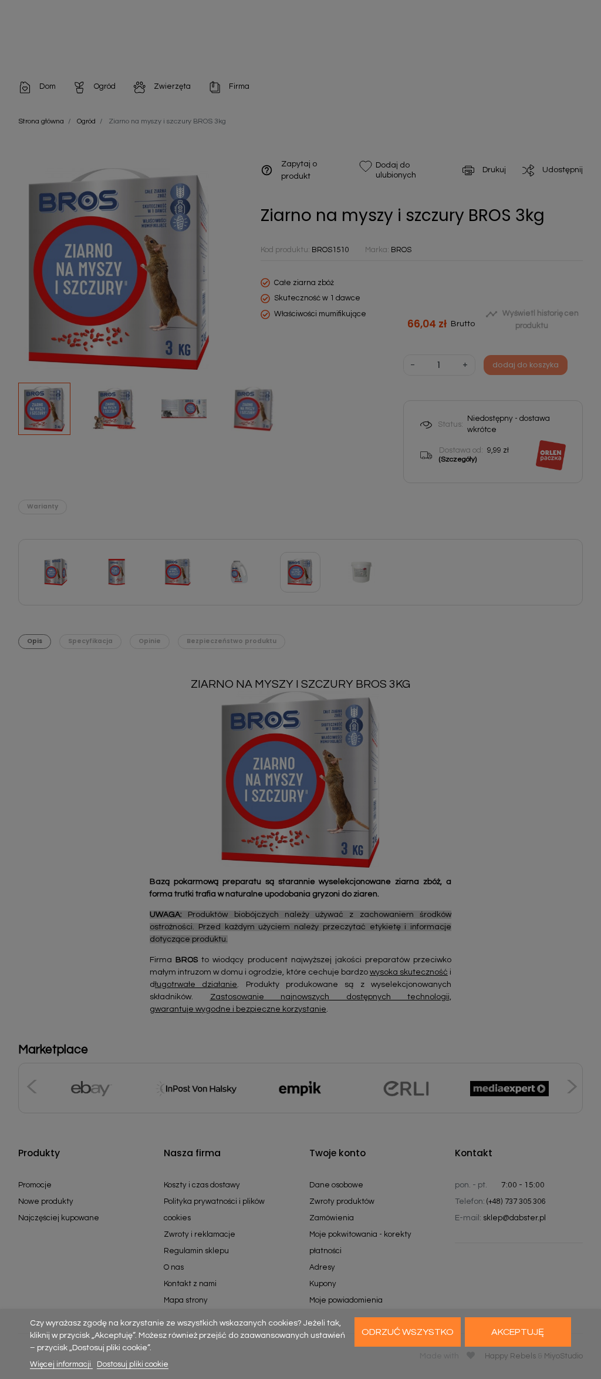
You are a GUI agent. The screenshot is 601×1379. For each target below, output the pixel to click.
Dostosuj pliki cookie (132, 1364)
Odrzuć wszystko (408, 1332)
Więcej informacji (61, 1364)
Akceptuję (517, 1332)
